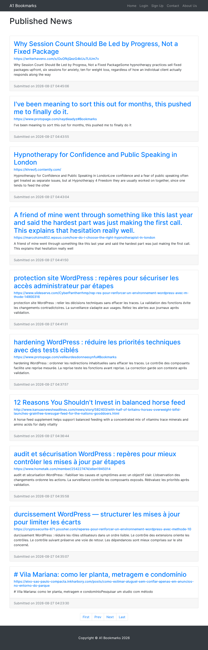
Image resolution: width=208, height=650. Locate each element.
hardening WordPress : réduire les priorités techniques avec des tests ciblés (97, 346)
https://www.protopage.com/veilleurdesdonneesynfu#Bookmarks (65, 357)
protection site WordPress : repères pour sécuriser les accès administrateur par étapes (96, 282)
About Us (189, 6)
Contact (173, 6)
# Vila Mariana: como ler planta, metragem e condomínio (100, 574)
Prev (97, 617)
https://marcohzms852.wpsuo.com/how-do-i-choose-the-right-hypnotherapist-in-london (84, 237)
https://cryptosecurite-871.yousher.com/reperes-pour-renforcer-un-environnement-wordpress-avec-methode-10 (102, 529)
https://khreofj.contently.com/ (37, 169)
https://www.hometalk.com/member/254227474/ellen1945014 (62, 469)
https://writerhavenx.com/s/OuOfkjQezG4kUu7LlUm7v (56, 59)
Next (110, 617)
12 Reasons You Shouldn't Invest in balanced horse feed (99, 402)
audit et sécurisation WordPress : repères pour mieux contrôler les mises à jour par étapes (95, 458)
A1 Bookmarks (23, 5)
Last (122, 617)
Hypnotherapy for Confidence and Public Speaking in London (95, 158)
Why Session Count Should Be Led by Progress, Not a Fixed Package (96, 47)
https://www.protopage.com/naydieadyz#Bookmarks (55, 119)
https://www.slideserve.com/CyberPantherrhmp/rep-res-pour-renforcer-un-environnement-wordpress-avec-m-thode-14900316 (101, 295)
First (86, 617)
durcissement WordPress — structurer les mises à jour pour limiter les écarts (97, 518)
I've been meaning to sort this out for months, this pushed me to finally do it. (102, 108)
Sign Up (157, 6)
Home (131, 6)
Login (144, 6)
